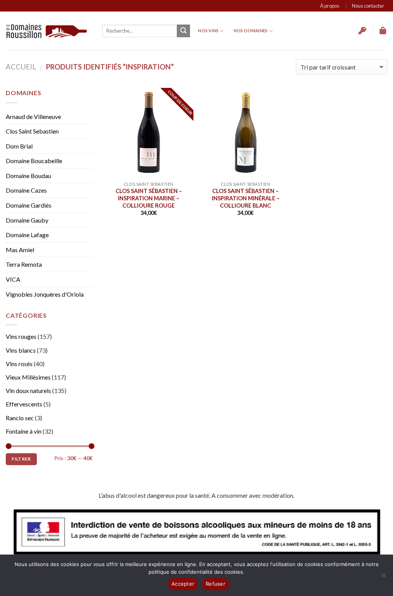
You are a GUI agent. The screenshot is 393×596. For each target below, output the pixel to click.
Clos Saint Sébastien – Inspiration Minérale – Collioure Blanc (245, 198)
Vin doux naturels (28, 390)
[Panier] (383, 30)
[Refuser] (383, 577)
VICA (13, 279)
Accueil (21, 67)
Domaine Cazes (26, 190)
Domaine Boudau (28, 175)
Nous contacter (368, 6)
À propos (329, 6)
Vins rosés (19, 363)
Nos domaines (251, 30)
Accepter (183, 584)
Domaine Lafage (27, 234)
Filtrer (21, 459)
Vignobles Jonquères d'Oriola (45, 294)
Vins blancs (21, 350)
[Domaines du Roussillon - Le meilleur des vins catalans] (47, 31)
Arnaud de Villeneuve (33, 116)
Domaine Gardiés (28, 205)
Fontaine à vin (23, 431)
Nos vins (208, 30)
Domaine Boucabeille (34, 160)
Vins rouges (21, 336)
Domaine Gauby (27, 220)
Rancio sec (20, 417)
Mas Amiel (20, 249)
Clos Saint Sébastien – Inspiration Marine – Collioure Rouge (149, 198)
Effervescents (24, 404)
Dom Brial (19, 146)
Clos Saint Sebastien (32, 131)
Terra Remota (24, 264)
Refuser (215, 584)
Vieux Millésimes (28, 377)
